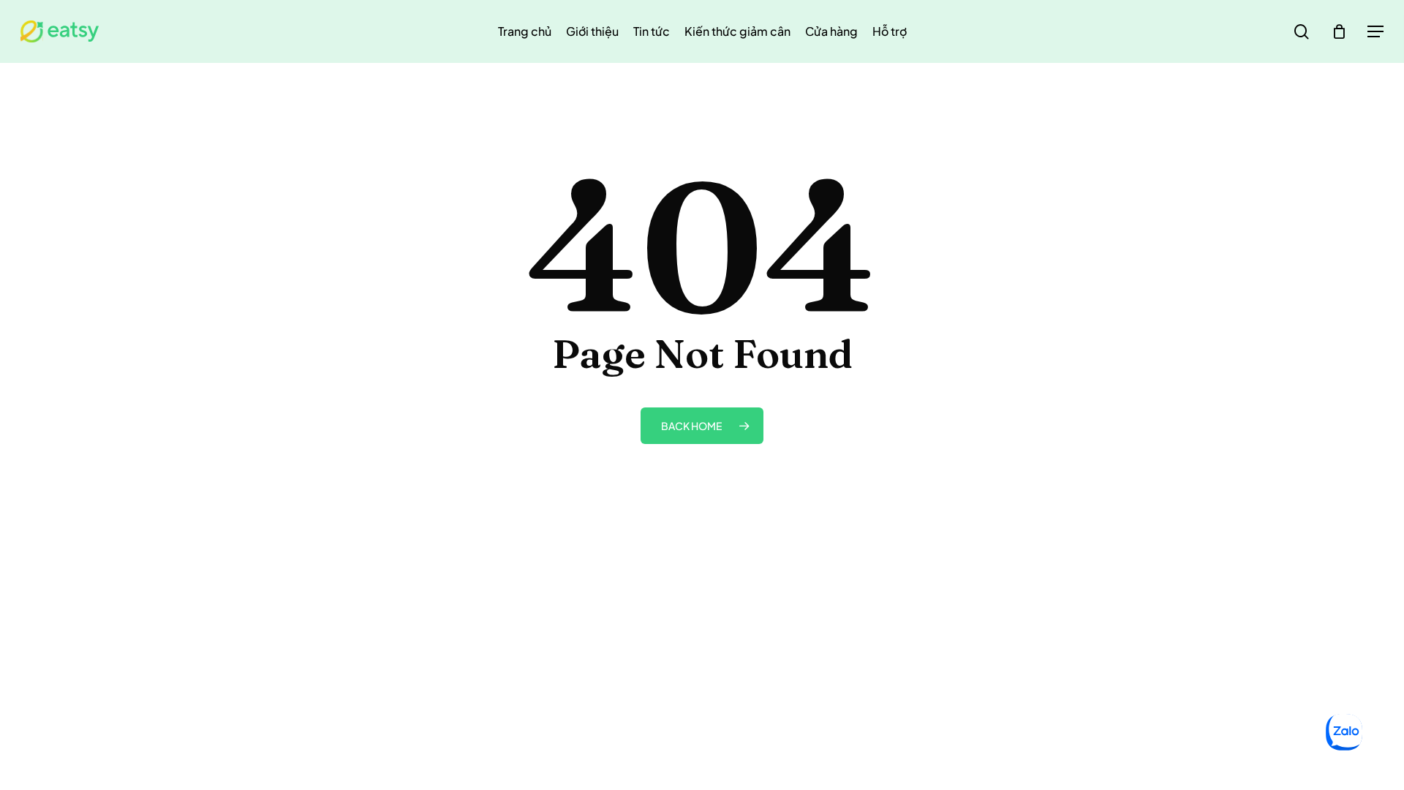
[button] (1375, 32)
